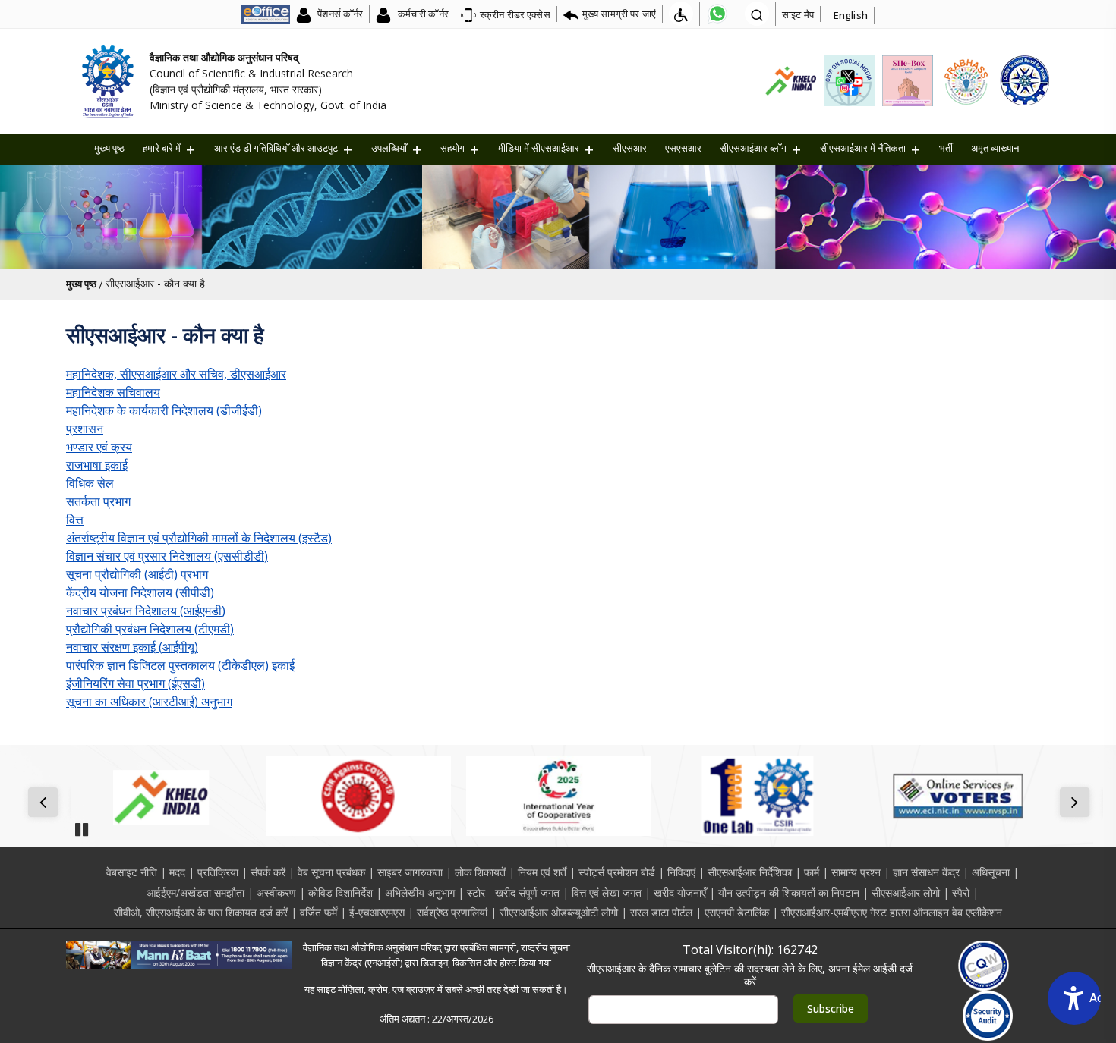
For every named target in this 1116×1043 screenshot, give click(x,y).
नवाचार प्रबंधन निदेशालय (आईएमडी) (145, 610)
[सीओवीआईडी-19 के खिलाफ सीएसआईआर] (358, 796)
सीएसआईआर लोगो (906, 892)
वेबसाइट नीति (131, 872)
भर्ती (946, 148)
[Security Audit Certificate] (988, 1016)
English (851, 15)
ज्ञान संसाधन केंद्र (926, 872)
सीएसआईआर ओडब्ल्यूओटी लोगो (559, 912)
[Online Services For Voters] (957, 796)
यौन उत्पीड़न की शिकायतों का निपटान (788, 892)
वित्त (75, 519)
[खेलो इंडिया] (158, 796)
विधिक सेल (90, 483)
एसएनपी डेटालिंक (737, 912)
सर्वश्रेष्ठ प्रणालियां (452, 912)
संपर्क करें (268, 872)
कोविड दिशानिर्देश (340, 892)
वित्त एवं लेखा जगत (607, 892)
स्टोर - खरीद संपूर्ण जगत (513, 892)
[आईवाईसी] (558, 796)
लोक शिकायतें (480, 872)
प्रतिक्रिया (217, 872)
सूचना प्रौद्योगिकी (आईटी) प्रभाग (137, 574)
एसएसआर (683, 148)
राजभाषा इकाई (97, 465)
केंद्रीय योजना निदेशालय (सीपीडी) (140, 592)
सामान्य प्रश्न (856, 872)
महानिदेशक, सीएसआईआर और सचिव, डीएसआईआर (176, 374)
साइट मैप (798, 14)
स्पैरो (960, 892)
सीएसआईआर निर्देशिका (750, 872)
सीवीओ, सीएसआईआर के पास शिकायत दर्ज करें (201, 912)
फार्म (811, 872)
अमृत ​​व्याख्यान (995, 148)
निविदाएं (681, 872)
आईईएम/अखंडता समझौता (195, 892)
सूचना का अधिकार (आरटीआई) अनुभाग (149, 701)
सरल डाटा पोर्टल (661, 912)
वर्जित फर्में (318, 912)
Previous (45, 803)
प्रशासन (84, 428)
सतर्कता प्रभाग (98, 501)
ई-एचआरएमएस (377, 912)
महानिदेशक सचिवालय (113, 392)
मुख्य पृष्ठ (109, 148)
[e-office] (265, 14)
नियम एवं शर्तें (542, 872)
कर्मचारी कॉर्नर (421, 13)
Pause (81, 824)
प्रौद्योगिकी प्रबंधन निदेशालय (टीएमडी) (150, 628)
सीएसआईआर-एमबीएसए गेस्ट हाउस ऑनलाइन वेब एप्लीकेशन (891, 912)
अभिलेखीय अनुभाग (420, 892)
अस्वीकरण (276, 892)
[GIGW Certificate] (983, 966)
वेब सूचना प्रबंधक (331, 872)
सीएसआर (630, 148)
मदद (177, 872)
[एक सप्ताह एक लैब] (758, 796)
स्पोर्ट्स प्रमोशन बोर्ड (616, 872)
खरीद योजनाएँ (680, 892)
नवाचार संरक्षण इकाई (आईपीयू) (132, 647)
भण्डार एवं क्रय (99, 446)
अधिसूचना (991, 872)
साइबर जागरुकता (410, 872)
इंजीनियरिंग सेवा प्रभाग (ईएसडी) (135, 683)
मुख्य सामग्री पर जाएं (619, 13)
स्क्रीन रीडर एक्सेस (515, 14)
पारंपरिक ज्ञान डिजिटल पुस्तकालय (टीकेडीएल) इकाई (180, 665)
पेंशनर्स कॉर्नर (339, 13)
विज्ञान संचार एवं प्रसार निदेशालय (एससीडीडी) (167, 556)
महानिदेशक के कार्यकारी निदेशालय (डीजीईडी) (164, 410)
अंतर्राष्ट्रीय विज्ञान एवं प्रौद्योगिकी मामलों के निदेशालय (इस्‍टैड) (199, 537)
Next (1077, 803)
